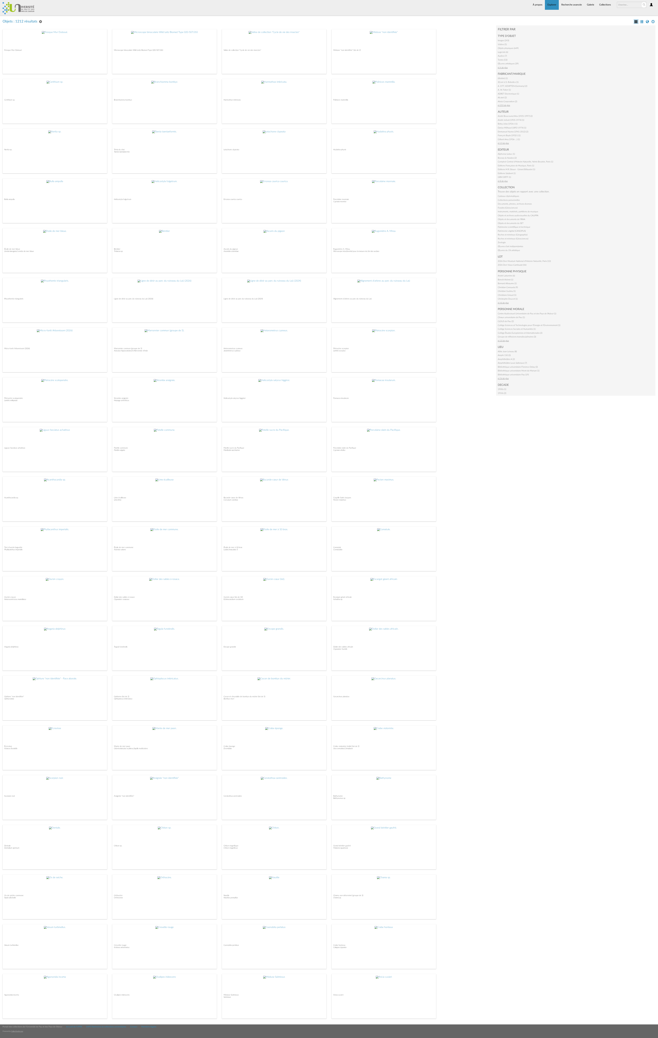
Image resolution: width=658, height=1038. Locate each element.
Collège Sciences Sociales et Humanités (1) (517, 329)
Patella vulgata (119, 450)
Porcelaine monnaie (341, 199)
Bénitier (117, 249)
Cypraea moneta (339, 201)
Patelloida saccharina (232, 450)
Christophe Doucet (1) (508, 299)
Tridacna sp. (118, 251)
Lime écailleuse (120, 498)
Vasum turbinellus (11, 945)
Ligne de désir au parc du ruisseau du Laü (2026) (133, 299)
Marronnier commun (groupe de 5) (128, 348)
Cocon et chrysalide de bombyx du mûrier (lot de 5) (244, 696)
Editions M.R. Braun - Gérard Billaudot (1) (516, 169)
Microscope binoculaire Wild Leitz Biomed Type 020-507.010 (138, 50)
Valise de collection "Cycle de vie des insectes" (242, 50)
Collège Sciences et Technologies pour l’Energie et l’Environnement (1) (529, 325)
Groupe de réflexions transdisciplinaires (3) (517, 337)
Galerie (590, 5)
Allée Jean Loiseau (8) (507, 351)
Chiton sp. (118, 846)
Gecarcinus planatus (341, 696)
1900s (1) (502, 389)
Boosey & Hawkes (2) (507, 158)
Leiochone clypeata (231, 150)
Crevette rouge (120, 945)
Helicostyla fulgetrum (122, 199)
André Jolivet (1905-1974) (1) (511, 120)
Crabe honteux (339, 945)
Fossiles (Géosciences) (507, 208)
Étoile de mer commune (123, 547)
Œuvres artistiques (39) (508, 64)
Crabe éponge (229, 746)
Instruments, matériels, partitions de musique (518, 212)
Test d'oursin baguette (13, 547)
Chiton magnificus (231, 848)
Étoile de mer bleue (12, 249)
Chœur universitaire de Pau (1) (511, 317)
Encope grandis (230, 647)
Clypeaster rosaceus (121, 599)
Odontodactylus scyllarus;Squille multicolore (131, 748)
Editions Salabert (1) (507, 173)
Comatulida (337, 550)
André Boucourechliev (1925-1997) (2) (515, 116)
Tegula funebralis (120, 647)
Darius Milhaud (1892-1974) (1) (512, 128)
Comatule (337, 547)
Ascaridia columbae (231, 251)
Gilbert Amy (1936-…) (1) (509, 139)
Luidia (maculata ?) (231, 550)
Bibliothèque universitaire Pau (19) (513, 375)
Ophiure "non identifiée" (14, 696)
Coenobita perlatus (231, 945)
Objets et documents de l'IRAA (511, 219)
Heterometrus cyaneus (233, 348)
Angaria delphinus (11, 647)
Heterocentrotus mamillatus (15, 599)
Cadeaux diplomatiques (508, 196)
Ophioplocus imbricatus (123, 699)
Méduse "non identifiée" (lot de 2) (347, 50)
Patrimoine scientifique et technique (514, 227)
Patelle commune (121, 448)
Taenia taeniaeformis (122, 152)
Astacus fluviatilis (10, 748)
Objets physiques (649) (508, 48)
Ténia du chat (119, 150)
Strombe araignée (121, 398)
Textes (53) (502, 60)
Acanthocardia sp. (11, 498)
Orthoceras (118, 898)
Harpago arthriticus (121, 400)
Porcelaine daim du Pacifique (344, 448)
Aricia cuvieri (338, 995)
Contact (133, 1027)
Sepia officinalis (10, 898)
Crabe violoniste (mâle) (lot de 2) (346, 746)
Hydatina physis (339, 150)
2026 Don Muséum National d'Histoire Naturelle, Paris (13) (524, 261)
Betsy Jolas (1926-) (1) (507, 124)
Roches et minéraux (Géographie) (512, 235)
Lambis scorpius (339, 351)
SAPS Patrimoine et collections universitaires (106, 1027)
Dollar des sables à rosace (124, 597)
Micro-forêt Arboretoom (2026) (17, 348)
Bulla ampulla (9, 199)
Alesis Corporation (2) (507, 101)
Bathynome (338, 796)
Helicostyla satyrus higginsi (234, 398)
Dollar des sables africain (343, 647)
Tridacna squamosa (340, 848)
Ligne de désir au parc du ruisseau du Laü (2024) (243, 299)
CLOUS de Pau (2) (506, 321)
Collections (605, 5)
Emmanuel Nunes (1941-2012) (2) (513, 132)
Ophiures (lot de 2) (121, 696)
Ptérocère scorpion (341, 348)
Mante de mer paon (122, 746)
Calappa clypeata (339, 947)
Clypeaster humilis (340, 649)
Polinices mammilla (340, 100)
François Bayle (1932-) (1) (509, 135)
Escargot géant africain (342, 597)
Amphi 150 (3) (504, 355)
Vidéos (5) (502, 44)
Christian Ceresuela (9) (508, 287)
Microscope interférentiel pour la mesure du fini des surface (356, 251)
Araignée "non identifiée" (124, 796)
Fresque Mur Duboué (13, 50)
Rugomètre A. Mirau (341, 249)
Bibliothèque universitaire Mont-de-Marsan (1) (518, 371)
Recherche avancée (571, 5)
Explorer (551, 5)
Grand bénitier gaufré (342, 846)
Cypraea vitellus (339, 450)
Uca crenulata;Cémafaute (343, 748)
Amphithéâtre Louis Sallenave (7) (512, 363)
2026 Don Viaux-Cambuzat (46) (512, 265)
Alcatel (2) (502, 98)
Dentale (7, 846)
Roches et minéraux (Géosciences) (513, 239)
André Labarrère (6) (506, 276)
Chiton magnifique (231, 846)
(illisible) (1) (503, 78)
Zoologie (502, 242)
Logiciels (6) (503, 52)
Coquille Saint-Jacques (342, 498)
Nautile (226, 895)
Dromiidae (228, 748)
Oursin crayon (10, 597)
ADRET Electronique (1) (508, 94)
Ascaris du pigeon (231, 249)
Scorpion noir (9, 796)
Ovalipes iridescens (122, 995)
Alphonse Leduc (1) (506, 154)
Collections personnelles (509, 200)
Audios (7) (502, 56)
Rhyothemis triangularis (13, 299)
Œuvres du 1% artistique (509, 250)
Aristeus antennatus (121, 947)
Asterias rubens (120, 550)
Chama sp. (337, 898)
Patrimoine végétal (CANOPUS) (512, 231)
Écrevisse (8, 746)
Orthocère (118, 895)
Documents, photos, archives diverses (515, 204)
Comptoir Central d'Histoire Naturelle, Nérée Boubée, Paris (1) (525, 162)
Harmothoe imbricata (232, 100)
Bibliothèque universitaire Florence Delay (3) (518, 367)
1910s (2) (502, 393)
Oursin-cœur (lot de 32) (233, 597)
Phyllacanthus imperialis (13, 550)
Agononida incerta (11, 995)
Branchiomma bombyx (123, 100)
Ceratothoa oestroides (233, 796)
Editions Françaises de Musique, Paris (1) (516, 166)
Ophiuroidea (9, 699)
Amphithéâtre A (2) (506, 359)
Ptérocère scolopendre (13, 398)
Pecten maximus (339, 500)
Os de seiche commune (13, 895)
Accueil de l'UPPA (74, 1027)
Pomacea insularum (341, 398)
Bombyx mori (229, 699)
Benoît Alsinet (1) (505, 280)
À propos (537, 5)
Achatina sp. (338, 599)
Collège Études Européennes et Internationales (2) (520, 333)
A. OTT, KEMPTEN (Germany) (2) (512, 86)
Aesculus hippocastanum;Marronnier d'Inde (131, 351)
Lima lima (117, 500)
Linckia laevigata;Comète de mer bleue (19, 251)
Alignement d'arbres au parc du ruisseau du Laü (352, 299)
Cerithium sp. (9, 100)
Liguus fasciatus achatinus (14, 448)
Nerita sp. (8, 150)
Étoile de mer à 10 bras (233, 547)
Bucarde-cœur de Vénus (233, 498)
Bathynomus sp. (339, 798)
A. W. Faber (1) (504, 90)
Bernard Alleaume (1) (507, 283)
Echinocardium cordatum (233, 599)
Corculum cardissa (231, 500)
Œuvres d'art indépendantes (510, 246)
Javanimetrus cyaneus (232, 351)
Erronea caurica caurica (233, 199)
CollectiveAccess (17, 1031)
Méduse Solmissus (231, 995)
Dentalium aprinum (11, 848)
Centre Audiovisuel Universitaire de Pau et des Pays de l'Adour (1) (527, 314)
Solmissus (227, 997)
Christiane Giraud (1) (507, 295)
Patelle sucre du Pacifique (234, 448)
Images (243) (503, 40)
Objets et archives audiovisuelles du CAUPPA (518, 215)
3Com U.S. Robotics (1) (508, 82)
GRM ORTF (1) (504, 177)
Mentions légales (148, 1027)
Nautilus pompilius (231, 898)
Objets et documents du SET (510, 223)
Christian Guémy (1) (507, 291)
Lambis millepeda (10, 400)
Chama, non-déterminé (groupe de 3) (348, 895)
